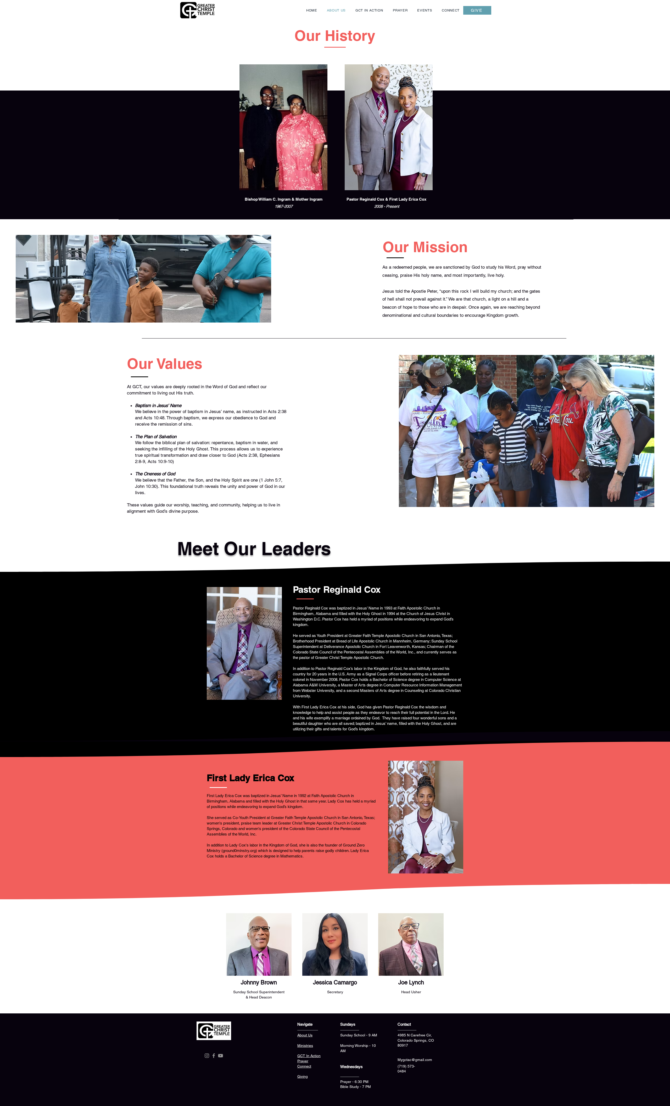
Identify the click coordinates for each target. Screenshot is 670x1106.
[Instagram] (207, 1056)
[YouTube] (220, 1056)
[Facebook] (214, 1056)
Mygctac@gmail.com (415, 1060)
